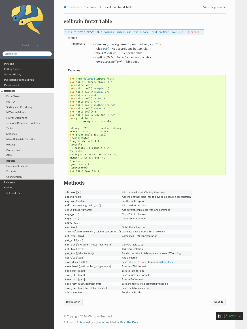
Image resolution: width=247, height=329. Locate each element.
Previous (74, 302)
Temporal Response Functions (23, 123)
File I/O (10, 101)
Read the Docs (129, 322)
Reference (9, 90)
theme (100, 322)
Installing (9, 64)
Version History (12, 74)
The (12, 193)
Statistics (11, 134)
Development (11, 85)
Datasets (11, 171)
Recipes (8, 187)
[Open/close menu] (2, 91)
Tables (9, 128)
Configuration (14, 177)
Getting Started (12, 69)
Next (217, 302)
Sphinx (81, 322)
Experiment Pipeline (17, 166)
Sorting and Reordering (19, 107)
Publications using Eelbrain (19, 79)
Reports (10, 160)
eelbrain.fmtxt (95, 7)
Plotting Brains (14, 150)
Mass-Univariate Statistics (20, 139)
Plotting (10, 144)
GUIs (9, 155)
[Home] (65, 7)
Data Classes (13, 96)
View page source (214, 7)
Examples (9, 182)
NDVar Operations (16, 117)
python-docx (166, 262)
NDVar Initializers (16, 112)
